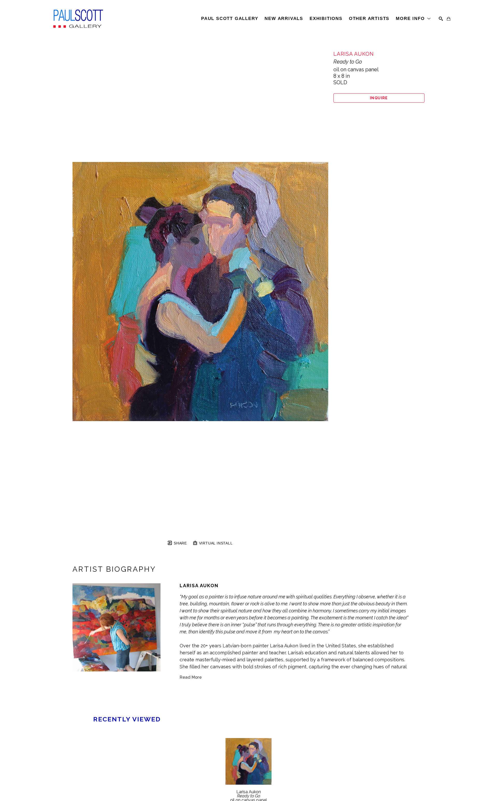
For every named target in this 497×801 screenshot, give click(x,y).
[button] (413, 18)
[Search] (441, 19)
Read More (191, 677)
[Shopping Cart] (448, 19)
